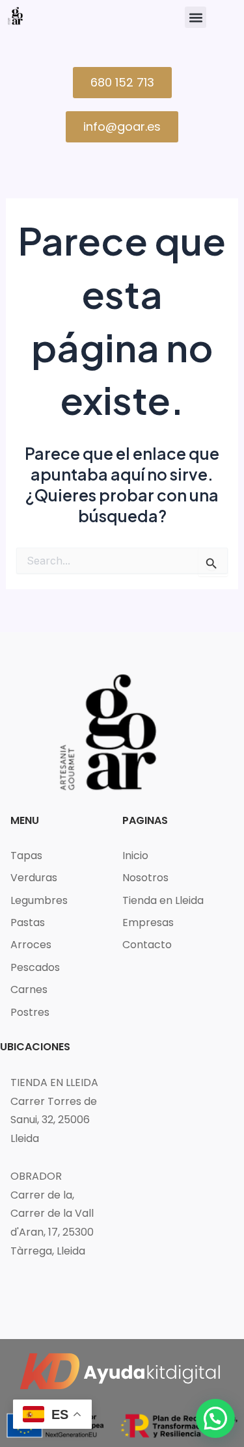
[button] (195, 17)
